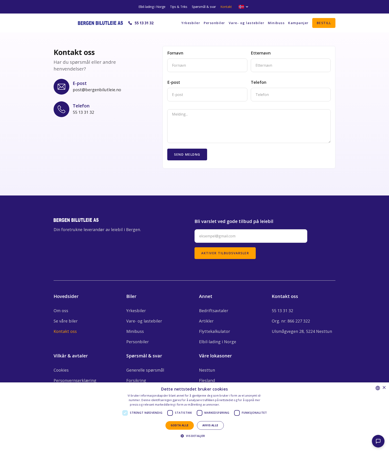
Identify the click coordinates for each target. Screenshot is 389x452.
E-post (173, 82)
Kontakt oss (65, 331)
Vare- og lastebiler (247, 23)
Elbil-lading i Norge (151, 7)
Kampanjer (298, 23)
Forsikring (136, 380)
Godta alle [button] (180, 425)
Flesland (207, 380)
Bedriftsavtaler (213, 310)
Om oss (61, 310)
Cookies (61, 370)
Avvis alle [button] (210, 425)
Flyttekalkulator (214, 331)
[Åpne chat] (378, 441)
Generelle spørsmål (145, 370)
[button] (243, 7)
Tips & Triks (178, 7)
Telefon (258, 82)
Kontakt (226, 7)
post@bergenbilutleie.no (97, 89)
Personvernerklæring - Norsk (240, 405)
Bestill (324, 23)
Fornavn (175, 53)
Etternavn (261, 53)
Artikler (206, 321)
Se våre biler (66, 321)
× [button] (384, 387)
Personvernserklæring (75, 380)
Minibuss (276, 23)
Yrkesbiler (190, 23)
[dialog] (194, 417)
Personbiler (214, 23)
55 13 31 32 (144, 22)
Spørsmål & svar (204, 7)
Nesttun (207, 370)
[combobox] (377, 388)
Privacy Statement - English (191, 444)
